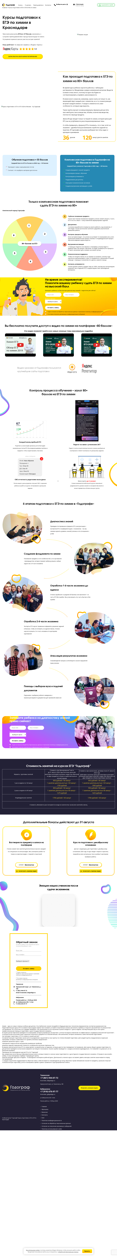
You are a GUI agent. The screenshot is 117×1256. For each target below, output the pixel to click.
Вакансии (45, 1112)
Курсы (20, 5)
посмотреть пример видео (28, 871)
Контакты (48, 5)
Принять (87, 1251)
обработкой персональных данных (68, 1252)
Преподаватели (38, 5)
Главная (44, 1106)
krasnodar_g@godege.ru (47, 1094)
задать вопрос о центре (107, 4)
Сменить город (80, 5)
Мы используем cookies (33, 1250)
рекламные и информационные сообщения (72, 314)
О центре (28, 5)
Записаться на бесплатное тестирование (22, 56)
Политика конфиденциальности (52, 1120)
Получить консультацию (89, 1088)
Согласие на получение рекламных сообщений (56, 1126)
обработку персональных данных (68, 311)
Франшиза (45, 1109)
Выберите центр (61, 4)
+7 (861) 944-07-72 (49, 1077)
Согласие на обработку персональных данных (56, 1123)
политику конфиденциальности (94, 311)
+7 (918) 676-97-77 (49, 1091)
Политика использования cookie (52, 1129)
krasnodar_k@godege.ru (47, 1080)
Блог (43, 1118)
